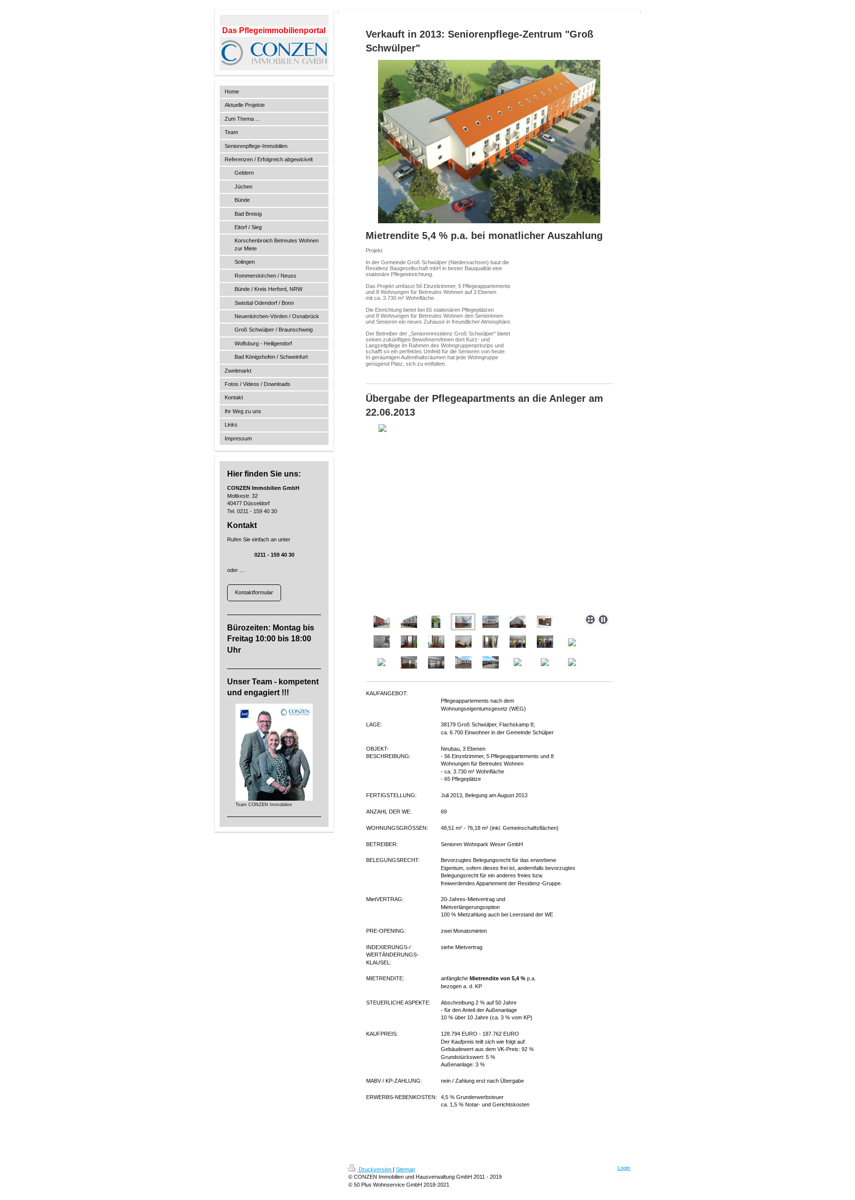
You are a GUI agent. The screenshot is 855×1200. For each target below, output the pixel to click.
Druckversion (375, 1169)
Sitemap (405, 1169)
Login (624, 1168)
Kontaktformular (254, 592)
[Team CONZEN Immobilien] (274, 752)
